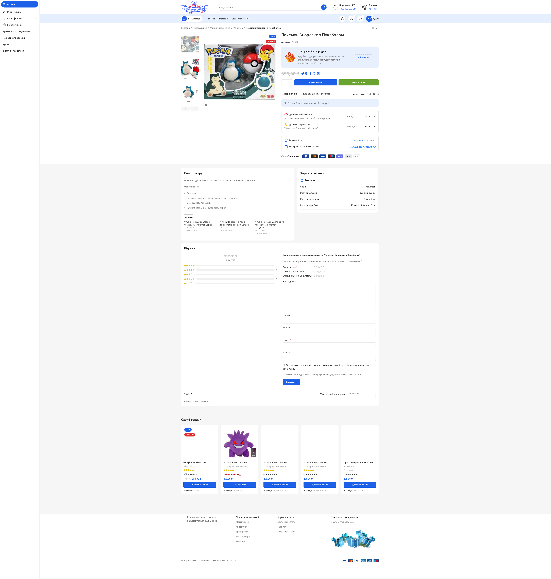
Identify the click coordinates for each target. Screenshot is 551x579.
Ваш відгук (289, 281)
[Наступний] (377, 28)
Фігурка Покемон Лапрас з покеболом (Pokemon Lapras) (198, 223)
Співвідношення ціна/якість (297, 276)
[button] (185, 108)
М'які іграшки (242, 521)
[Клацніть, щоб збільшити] (206, 105)
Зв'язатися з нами (286, 531)
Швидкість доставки (293, 271)
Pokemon (238, 27)
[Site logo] (194, 6)
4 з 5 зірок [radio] (321, 267)
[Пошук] (324, 7)
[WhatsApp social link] (370, 94)
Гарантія (281, 526)
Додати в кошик (316, 82)
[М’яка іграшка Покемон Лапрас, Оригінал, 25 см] (279, 443)
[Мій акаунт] (342, 19)
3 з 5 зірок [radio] (319, 267)
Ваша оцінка (290, 267)
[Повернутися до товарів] (373, 28)
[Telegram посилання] (374, 94)
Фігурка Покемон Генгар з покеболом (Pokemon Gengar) (234, 223)
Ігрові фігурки (200, 27)
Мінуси (286, 327)
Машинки (240, 541)
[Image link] (207, 538)
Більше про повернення (362, 146)
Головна (185, 27)
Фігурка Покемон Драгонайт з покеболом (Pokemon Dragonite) (269, 224)
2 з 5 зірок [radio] (317, 267)
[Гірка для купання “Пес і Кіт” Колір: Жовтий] (360, 443)
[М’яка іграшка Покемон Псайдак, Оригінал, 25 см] (320, 443)
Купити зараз (358, 82)
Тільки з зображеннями (332, 394)
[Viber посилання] (378, 94)
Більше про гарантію (364, 140)
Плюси (286, 315)
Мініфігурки (241, 526)
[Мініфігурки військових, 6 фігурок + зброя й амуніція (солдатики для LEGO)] (199, 443)
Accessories (349, 466)
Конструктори (243, 536)
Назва (287, 340)
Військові (187, 466)
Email (286, 352)
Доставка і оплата (286, 521)
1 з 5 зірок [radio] (314, 267)
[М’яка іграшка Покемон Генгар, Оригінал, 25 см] (239, 443)
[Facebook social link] (367, 94)
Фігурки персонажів (220, 27)
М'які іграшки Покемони (235, 466)
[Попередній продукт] (370, 28)
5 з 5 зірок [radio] (324, 267)
